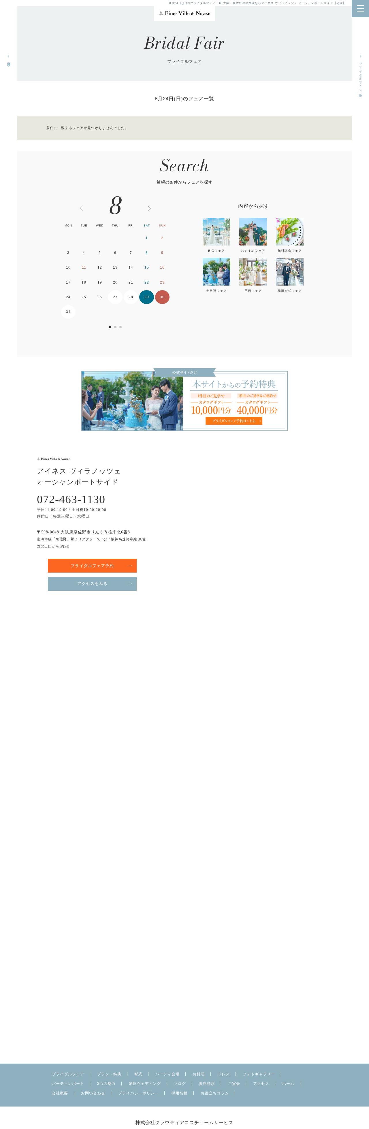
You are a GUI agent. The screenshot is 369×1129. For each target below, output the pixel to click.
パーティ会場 (167, 1074)
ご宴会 (234, 1083)
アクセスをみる (92, 583)
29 (146, 297)
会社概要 (60, 1093)
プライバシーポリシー (138, 1093)
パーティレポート (68, 1083)
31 (68, 312)
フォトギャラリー (259, 1074)
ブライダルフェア (68, 1074)
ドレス (224, 1074)
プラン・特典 (109, 1074)
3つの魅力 (106, 1083)
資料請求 (9, 60)
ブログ (180, 1083)
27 (115, 297)
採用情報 (180, 1093)
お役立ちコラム (215, 1093)
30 (162, 297)
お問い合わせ (93, 1093)
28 (131, 297)
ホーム (288, 1083)
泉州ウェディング (145, 1083)
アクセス (261, 1083)
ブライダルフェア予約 (360, 76)
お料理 (199, 1074)
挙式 (138, 1074)
